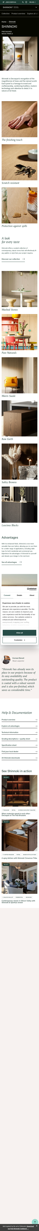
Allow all (19, 633)
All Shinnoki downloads (11, 758)
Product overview (18, 13)
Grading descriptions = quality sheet (16, 739)
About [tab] (32, 595)
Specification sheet (9, 745)
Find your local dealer (10, 751)
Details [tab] (19, 595)
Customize (18, 640)
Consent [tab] (7, 595)
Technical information (10, 732)
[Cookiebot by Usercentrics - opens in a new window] (28, 589)
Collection (6, 13)
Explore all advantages (11, 726)
